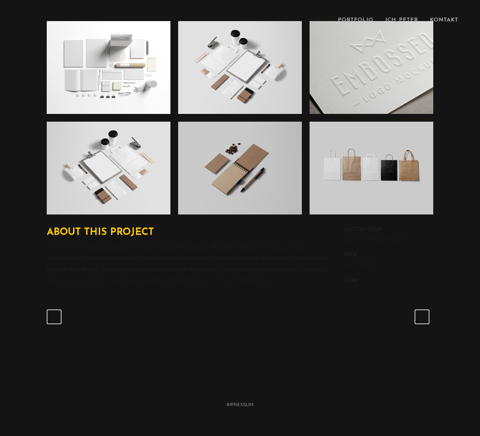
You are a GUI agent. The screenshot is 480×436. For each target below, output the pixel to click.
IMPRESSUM (240, 404)
